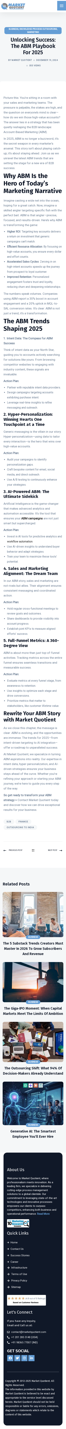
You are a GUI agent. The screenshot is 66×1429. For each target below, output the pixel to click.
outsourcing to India (20, 827)
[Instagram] (24, 1358)
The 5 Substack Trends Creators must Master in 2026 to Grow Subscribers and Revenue (33, 948)
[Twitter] (17, 1358)
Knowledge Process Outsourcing (38, 29)
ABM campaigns (32, 518)
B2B (9, 821)
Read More (43, 1213)
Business (13, 29)
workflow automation (20, 541)
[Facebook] (10, 1358)
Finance (23, 821)
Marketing (33, 32)
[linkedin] (31, 1358)
